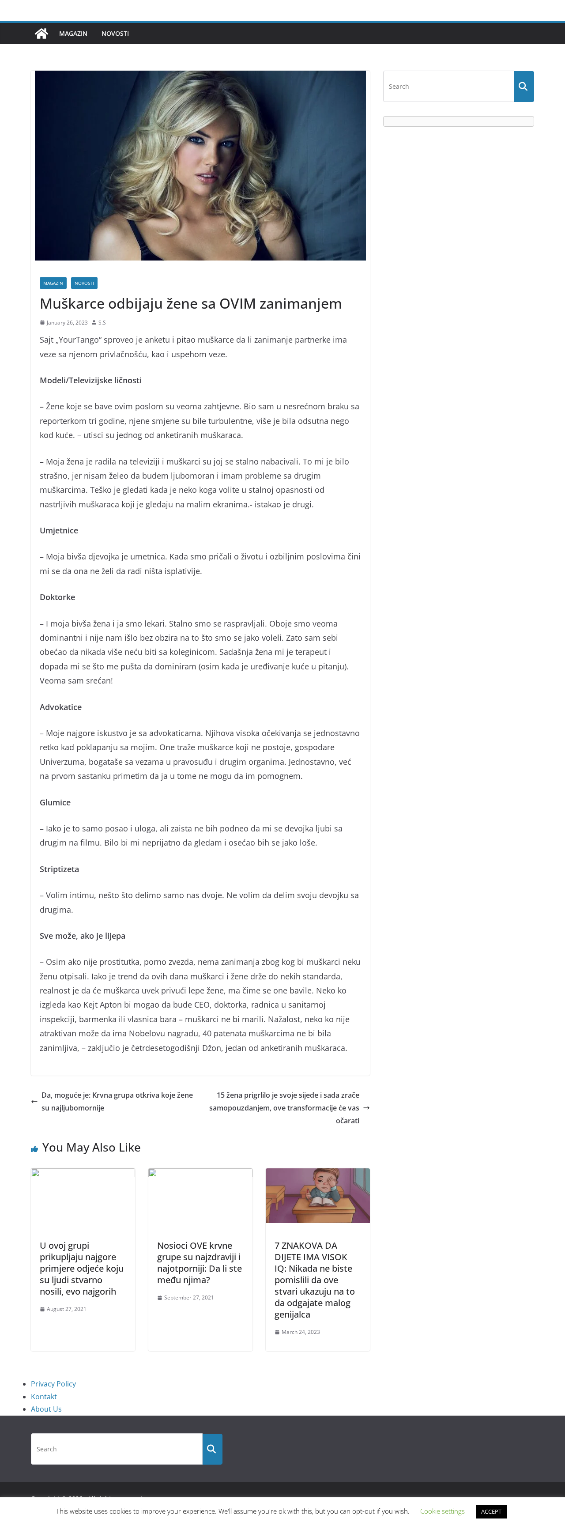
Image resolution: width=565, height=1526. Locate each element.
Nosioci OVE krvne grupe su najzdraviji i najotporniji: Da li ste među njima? (199, 1262)
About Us (46, 1409)
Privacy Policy (53, 1384)
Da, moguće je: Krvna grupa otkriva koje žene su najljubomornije (117, 1101)
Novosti (115, 33)
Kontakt (44, 1396)
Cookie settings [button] (442, 1511)
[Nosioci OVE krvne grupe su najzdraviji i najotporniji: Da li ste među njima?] (200, 1174)
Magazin (73, 33)
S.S (102, 322)
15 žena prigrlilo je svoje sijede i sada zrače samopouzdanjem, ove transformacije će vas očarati (284, 1108)
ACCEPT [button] (491, 1511)
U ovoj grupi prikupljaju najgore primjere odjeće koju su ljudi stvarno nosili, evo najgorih (82, 1268)
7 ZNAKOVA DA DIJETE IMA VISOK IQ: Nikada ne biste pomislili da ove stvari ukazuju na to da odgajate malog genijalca (315, 1279)
